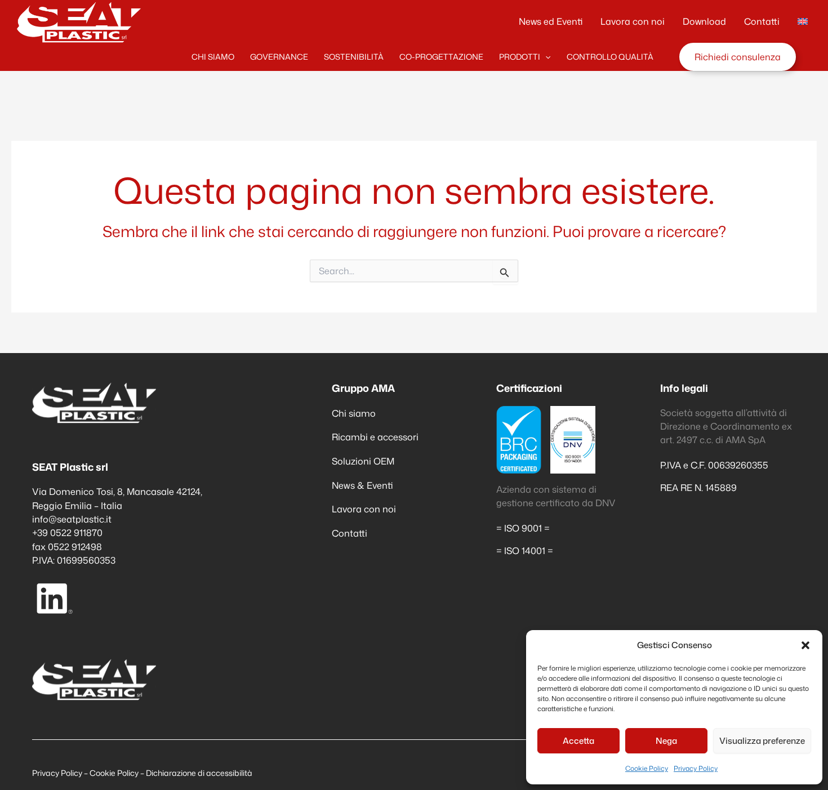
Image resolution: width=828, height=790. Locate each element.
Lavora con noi (364, 508)
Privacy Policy (696, 768)
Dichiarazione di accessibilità (199, 772)
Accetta (578, 741)
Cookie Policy (646, 768)
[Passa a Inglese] (803, 21)
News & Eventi (362, 485)
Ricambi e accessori (375, 436)
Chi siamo (354, 413)
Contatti (349, 532)
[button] (805, 645)
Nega (666, 741)
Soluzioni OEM (363, 460)
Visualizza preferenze (762, 741)
